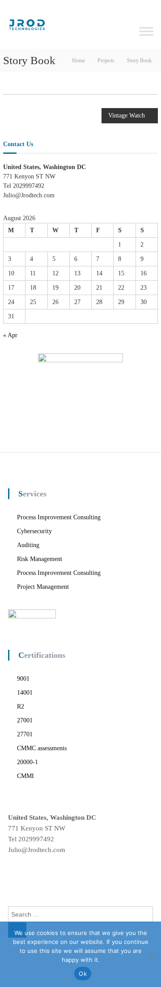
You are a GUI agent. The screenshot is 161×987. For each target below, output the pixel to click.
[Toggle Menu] (146, 31)
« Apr (10, 335)
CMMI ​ (26, 776)
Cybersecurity (34, 531)
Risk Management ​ (40, 559)
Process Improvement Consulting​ (59, 517)
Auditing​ (28, 545)
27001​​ (25, 720)
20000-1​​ (27, 762)
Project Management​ (43, 586)
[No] (149, 954)
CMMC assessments (42, 748)
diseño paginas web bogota (46, 874)
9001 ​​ (24, 678)
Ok (83, 973)
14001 (25, 692)
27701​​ (25, 734)
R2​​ (20, 706)
